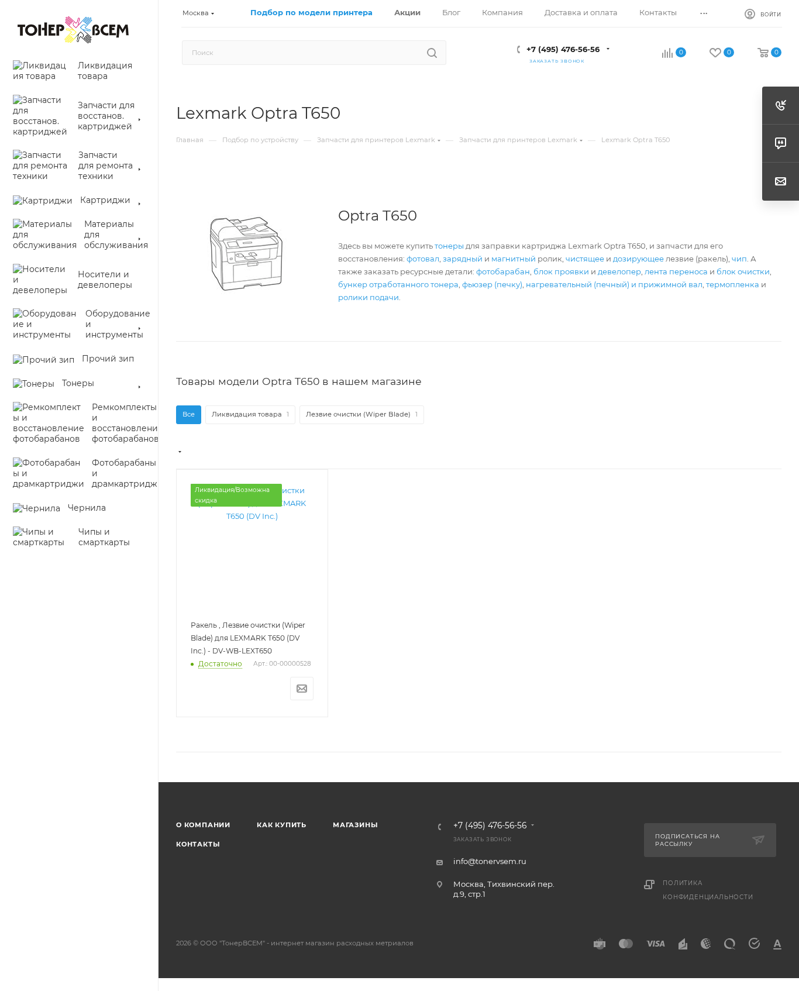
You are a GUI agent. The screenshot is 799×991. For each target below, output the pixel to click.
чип (739, 258)
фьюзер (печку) (492, 284)
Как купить (281, 825)
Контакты (198, 844)
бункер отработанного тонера (398, 284)
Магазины (355, 825)
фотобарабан (503, 271)
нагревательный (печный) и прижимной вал (614, 284)
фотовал (423, 258)
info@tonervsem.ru (489, 861)
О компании (203, 825)
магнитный (513, 258)
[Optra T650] (246, 254)
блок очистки (743, 271)
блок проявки (561, 271)
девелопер (619, 271)
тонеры (449, 245)
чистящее (585, 258)
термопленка (732, 284)
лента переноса (676, 271)
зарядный (463, 258)
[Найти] (432, 52)
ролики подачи (368, 297)
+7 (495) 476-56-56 (563, 49)
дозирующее (638, 258)
